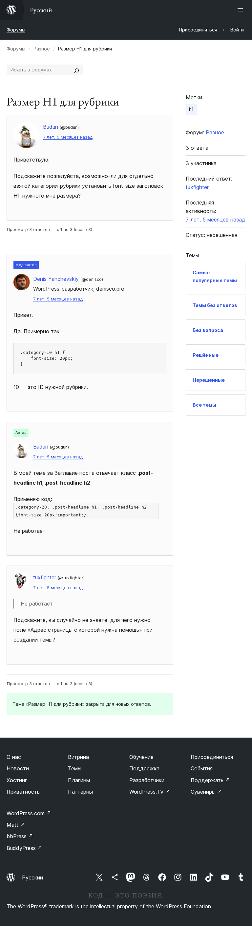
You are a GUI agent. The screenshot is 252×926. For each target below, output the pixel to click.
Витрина (78, 757)
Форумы (16, 29)
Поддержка (144, 768)
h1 (191, 109)
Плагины (79, 780)
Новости (18, 768)
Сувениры (206, 791)
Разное (41, 48)
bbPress (20, 836)
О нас (14, 757)
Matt (16, 824)
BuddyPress (24, 848)
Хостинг (17, 780)
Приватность (23, 791)
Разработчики (146, 780)
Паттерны (80, 791)
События (202, 768)
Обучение (141, 757)
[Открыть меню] (241, 10)
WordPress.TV (149, 791)
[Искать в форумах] (76, 70)
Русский (32, 877)
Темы (74, 768)
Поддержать (210, 780)
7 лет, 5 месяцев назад (68, 137)
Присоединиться (212, 757)
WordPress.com (29, 813)
